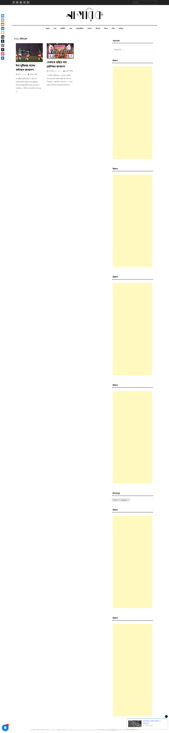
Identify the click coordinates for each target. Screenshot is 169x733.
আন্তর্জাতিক (79, 28)
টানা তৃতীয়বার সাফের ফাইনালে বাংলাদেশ (25, 67)
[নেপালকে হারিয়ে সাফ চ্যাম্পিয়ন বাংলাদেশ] (60, 58)
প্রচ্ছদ (48, 28)
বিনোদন (98, 28)
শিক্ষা (113, 28)
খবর (55, 28)
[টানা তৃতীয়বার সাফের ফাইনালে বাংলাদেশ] (29, 61)
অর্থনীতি (62, 28)
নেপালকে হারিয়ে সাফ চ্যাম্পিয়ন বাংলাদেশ (57, 64)
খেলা (70, 28)
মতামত (90, 28)
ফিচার (106, 28)
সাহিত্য (121, 28)
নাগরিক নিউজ (33, 74)
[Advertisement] (132, 112)
